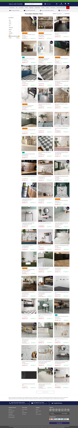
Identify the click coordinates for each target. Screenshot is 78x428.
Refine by (11, 17)
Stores (37, 412)
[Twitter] (53, 409)
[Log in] (65, 3)
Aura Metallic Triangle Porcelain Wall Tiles (29, 176)
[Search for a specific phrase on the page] (41, 4)
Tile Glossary (24, 414)
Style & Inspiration (24, 409)
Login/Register (11, 414)
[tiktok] (68, 409)
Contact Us (10, 409)
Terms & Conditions (38, 414)
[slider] (9, 36)
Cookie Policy (34, 427)
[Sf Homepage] (15, 4)
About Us (37, 409)
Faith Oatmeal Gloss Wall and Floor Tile (45, 128)
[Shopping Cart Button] (68, 3)
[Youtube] (62, 409)
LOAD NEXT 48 (45, 392)
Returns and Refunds (12, 417)
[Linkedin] (65, 409)
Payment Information (11, 415)
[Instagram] (56, 409)
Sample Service (11, 412)
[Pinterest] (59, 409)
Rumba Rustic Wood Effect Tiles (44, 81)
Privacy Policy (29, 427)
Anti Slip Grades (24, 412)
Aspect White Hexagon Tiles (26, 314)
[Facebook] (50, 409)
